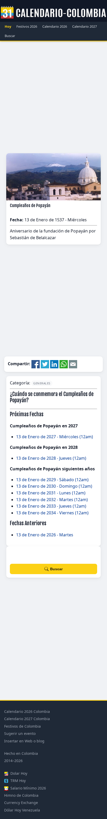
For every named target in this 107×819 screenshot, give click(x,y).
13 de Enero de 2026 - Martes (44, 535)
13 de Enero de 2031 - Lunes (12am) (50, 493)
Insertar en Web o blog (24, 740)
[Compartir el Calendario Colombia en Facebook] (35, 364)
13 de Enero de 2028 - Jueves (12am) (51, 458)
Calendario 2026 (54, 26)
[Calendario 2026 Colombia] (53, 13)
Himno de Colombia (21, 795)
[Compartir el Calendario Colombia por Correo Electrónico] (73, 364)
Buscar (10, 35)
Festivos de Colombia (22, 726)
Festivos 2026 (26, 26)
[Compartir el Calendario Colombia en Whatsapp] (63, 364)
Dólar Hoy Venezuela (22, 810)
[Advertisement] (53, 97)
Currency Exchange (21, 802)
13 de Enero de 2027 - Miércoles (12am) (54, 437)
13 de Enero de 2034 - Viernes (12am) (52, 513)
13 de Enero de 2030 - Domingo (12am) (54, 486)
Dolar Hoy (18, 773)
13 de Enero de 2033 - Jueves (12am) (51, 506)
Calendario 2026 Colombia (27, 711)
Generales (41, 383)
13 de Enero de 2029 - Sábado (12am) (52, 479)
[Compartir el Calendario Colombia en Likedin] (54, 364)
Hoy (8, 26)
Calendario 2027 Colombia (27, 718)
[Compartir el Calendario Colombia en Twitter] (45, 364)
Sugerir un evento (20, 733)
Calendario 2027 (84, 26)
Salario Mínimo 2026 (27, 788)
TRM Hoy (17, 780)
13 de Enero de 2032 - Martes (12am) (52, 499)
